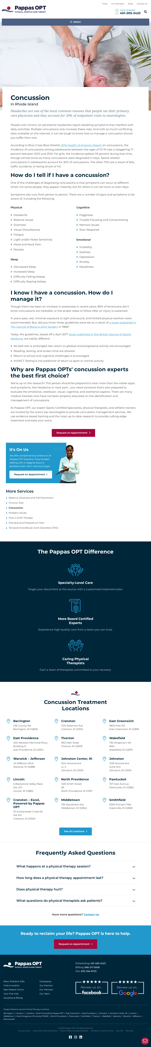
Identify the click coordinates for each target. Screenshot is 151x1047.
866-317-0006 (92, 967)
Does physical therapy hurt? (39, 889)
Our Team (45, 993)
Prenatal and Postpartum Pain (26, 522)
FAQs (104, 4)
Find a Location (11, 985)
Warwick (117, 1016)
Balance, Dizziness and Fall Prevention (31, 497)
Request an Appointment (72, 432)
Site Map (129, 1031)
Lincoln (19, 779)
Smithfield (117, 800)
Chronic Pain (16, 502)
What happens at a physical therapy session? (53, 866)
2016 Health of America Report (81, 145)
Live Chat (145, 1041)
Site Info (119, 1031)
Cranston (68, 721)
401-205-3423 (98, 963)
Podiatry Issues (18, 512)
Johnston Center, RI (76, 758)
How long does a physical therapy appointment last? (59, 878)
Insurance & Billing (13, 998)
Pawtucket (117, 779)
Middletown (70, 800)
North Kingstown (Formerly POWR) (32, 1016)
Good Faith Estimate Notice (45, 1031)
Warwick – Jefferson (29, 758)
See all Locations (74, 831)
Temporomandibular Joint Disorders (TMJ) (33, 527)
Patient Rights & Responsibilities (74, 1031)
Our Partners (46, 989)
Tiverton (67, 738)
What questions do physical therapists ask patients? (59, 901)
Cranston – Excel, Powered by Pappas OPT (29, 803)
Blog (130, 4)
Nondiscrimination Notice (102, 1031)
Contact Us (142, 4)
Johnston (116, 758)
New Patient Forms (14, 989)
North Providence (75, 779)
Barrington (21, 721)
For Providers (117, 4)
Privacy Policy (24, 1031)
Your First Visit (11, 993)
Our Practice (46, 985)
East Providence (26, 738)
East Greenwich (121, 721)
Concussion (16, 507)
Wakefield (117, 738)
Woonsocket (9, 1019)
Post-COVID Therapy (21, 517)
